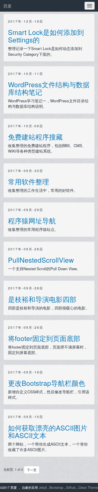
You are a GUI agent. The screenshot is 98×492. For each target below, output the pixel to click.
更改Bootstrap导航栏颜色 (46, 383)
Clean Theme (88, 487)
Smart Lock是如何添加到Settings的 (46, 36)
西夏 (7, 6)
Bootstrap (56, 487)
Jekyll (43, 487)
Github (71, 487)
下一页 (31, 470)
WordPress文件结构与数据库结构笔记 (49, 88)
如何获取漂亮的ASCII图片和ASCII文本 (47, 431)
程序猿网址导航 (32, 220)
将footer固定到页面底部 (44, 338)
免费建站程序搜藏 (35, 137)
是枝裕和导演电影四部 (42, 299)
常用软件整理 (28, 181)
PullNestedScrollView (41, 260)
